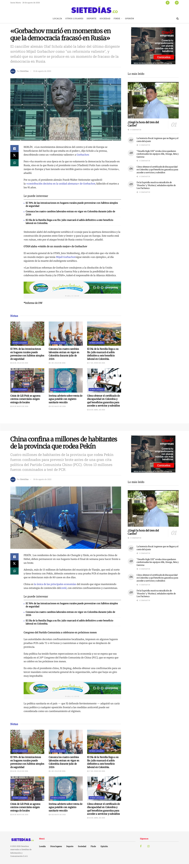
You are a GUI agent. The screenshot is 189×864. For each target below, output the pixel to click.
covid (63, 587)
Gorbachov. (83, 154)
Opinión (129, 18)
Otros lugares (74, 18)
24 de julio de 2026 (20, 363)
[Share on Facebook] (14, 148)
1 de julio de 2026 (57, 363)
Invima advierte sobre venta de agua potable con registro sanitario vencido (65, 399)
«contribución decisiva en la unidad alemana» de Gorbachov (60, 183)
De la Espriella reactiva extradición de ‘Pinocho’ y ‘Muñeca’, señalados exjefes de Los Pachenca (156, 185)
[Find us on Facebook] (168, 2)
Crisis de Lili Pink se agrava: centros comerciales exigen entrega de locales (25, 399)
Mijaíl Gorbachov (66, 257)
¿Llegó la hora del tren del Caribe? (143, 124)
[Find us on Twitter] (172, 2)
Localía (57, 18)
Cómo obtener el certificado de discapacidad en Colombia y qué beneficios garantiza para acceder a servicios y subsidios (157, 169)
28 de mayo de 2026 (20, 406)
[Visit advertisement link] (72, 288)
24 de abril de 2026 (96, 410)
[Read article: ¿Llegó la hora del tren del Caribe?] (153, 100)
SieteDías (24, 71)
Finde (117, 18)
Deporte (91, 18)
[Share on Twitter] (14, 155)
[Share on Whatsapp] (14, 162)
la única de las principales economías (55, 584)
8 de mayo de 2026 (58, 406)
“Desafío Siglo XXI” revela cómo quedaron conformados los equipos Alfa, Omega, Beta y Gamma (158, 154)
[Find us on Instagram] (177, 2)
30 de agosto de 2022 (42, 479)
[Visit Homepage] (94, 9)
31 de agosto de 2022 (42, 71)
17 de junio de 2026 (96, 363)
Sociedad (105, 18)
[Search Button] (177, 18)
